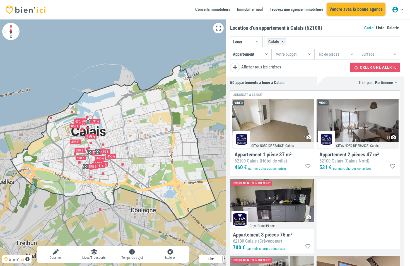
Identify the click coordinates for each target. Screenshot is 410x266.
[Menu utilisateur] (397, 9)
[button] (246, 41)
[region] (113, 142)
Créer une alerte (378, 67)
